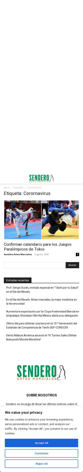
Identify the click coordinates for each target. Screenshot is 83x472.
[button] (6, 178)
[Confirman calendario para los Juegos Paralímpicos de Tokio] (41, 220)
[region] (41, 439)
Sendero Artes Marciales (18, 254)
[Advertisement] (41, 43)
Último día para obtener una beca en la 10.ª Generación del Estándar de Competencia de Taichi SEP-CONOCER (41, 325)
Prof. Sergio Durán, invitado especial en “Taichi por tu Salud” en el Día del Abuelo (42, 289)
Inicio (7, 187)
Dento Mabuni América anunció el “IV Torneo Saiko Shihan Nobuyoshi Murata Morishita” (41, 337)
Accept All (41, 442)
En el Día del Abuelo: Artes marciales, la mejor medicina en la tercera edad (41, 301)
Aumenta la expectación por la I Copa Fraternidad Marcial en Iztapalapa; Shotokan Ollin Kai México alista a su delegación (42, 313)
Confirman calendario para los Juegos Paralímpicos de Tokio (37, 246)
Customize (41, 453)
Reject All (41, 463)
